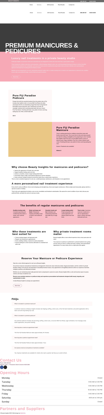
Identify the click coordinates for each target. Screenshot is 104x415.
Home (31, 4)
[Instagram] (5, 367)
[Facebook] (2, 367)
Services (39, 4)
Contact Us (71, 4)
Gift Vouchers (50, 4)
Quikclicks (22, 413)
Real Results (61, 4)
